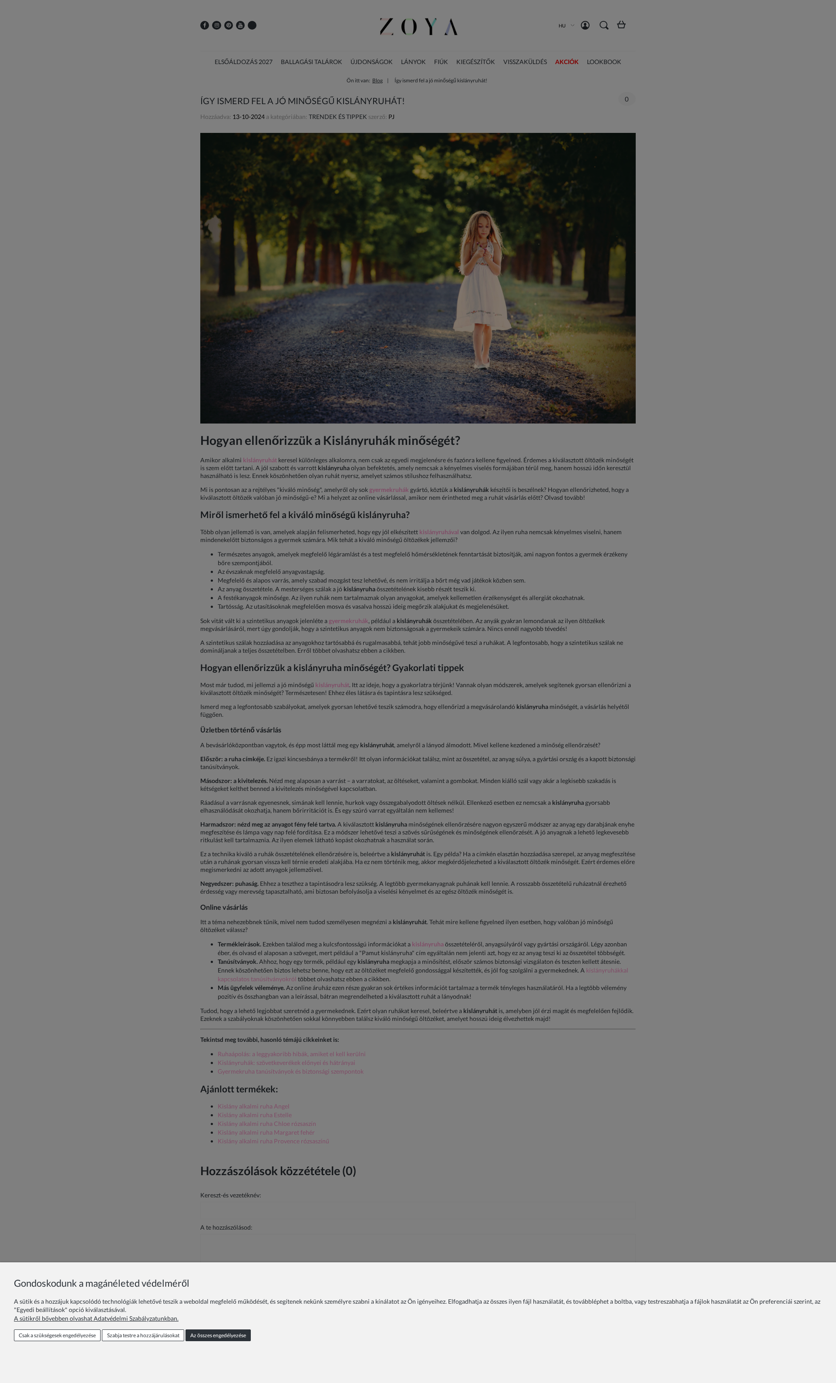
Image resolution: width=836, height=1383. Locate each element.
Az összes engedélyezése (218, 1335)
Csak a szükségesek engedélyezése (57, 1335)
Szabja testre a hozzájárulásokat (143, 1335)
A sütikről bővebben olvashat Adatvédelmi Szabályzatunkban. (96, 1318)
